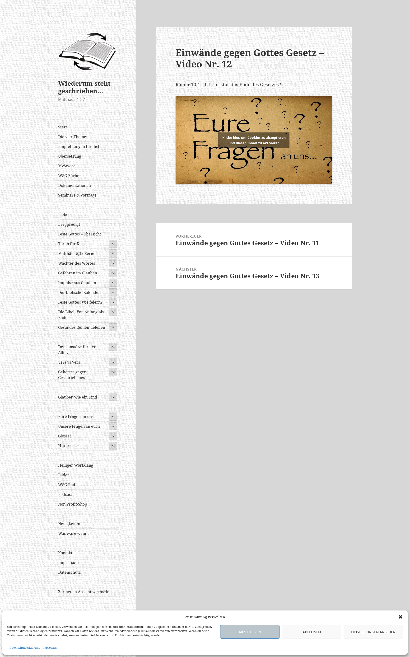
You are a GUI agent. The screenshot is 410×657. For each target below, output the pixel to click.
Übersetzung (69, 156)
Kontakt (65, 552)
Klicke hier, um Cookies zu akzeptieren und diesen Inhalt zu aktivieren (254, 140)
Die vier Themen (73, 136)
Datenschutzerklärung (24, 648)
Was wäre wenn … (75, 533)
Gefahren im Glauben (77, 273)
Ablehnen (312, 631)
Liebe (63, 214)
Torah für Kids (71, 243)
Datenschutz (69, 572)
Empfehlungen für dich (79, 146)
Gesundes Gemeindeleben (81, 327)
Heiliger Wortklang (75, 465)
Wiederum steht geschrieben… (84, 87)
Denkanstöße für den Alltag (77, 349)
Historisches (69, 445)
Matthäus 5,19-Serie (76, 253)
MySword (67, 166)
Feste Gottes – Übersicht (79, 234)
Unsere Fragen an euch (79, 426)
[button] (400, 617)
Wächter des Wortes (76, 263)
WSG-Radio (68, 484)
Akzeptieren (250, 631)
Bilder (63, 475)
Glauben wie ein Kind (77, 397)
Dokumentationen (74, 185)
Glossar (64, 436)
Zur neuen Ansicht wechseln (83, 591)
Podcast (65, 494)
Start (62, 127)
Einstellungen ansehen (373, 631)
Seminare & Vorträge (77, 195)
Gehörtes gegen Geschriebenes (72, 374)
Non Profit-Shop (72, 504)
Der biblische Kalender (79, 292)
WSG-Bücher (69, 175)
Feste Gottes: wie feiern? (80, 302)
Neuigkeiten (69, 523)
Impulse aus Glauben (77, 282)
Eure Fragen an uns (75, 416)
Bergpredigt (69, 224)
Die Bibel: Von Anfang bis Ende (81, 314)
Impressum (49, 648)
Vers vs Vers (69, 362)
